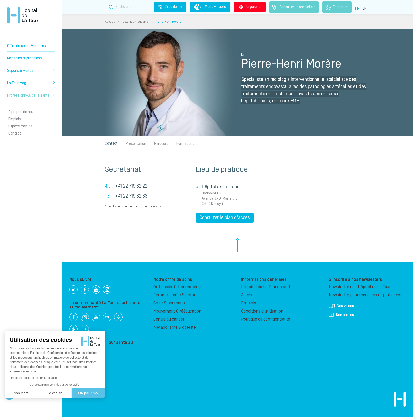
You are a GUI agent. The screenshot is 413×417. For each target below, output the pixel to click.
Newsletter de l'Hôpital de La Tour (360, 286)
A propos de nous (22, 112)
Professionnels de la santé (28, 95)
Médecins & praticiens (24, 58)
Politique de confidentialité (265, 319)
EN (365, 8)
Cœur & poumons (169, 303)
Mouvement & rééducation (177, 311)
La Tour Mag (16, 83)
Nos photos (345, 315)
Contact (14, 133)
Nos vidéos (345, 306)
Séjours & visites (20, 70)
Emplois (14, 119)
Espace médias (20, 126)
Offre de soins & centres (26, 46)
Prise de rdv (173, 7)
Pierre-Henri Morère (168, 21)
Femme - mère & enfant (175, 294)
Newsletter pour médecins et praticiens (365, 294)
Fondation (340, 7)
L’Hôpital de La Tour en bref (265, 286)
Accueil (110, 21)
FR (357, 8)
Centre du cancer (168, 319)
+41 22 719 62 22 (131, 186)
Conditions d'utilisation (262, 311)
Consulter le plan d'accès (225, 217)
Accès (246, 294)
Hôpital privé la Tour (22, 15)
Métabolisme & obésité (174, 327)
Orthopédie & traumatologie (178, 286)
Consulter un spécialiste (297, 7)
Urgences (253, 7)
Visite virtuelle (215, 7)
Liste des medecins (135, 21)
